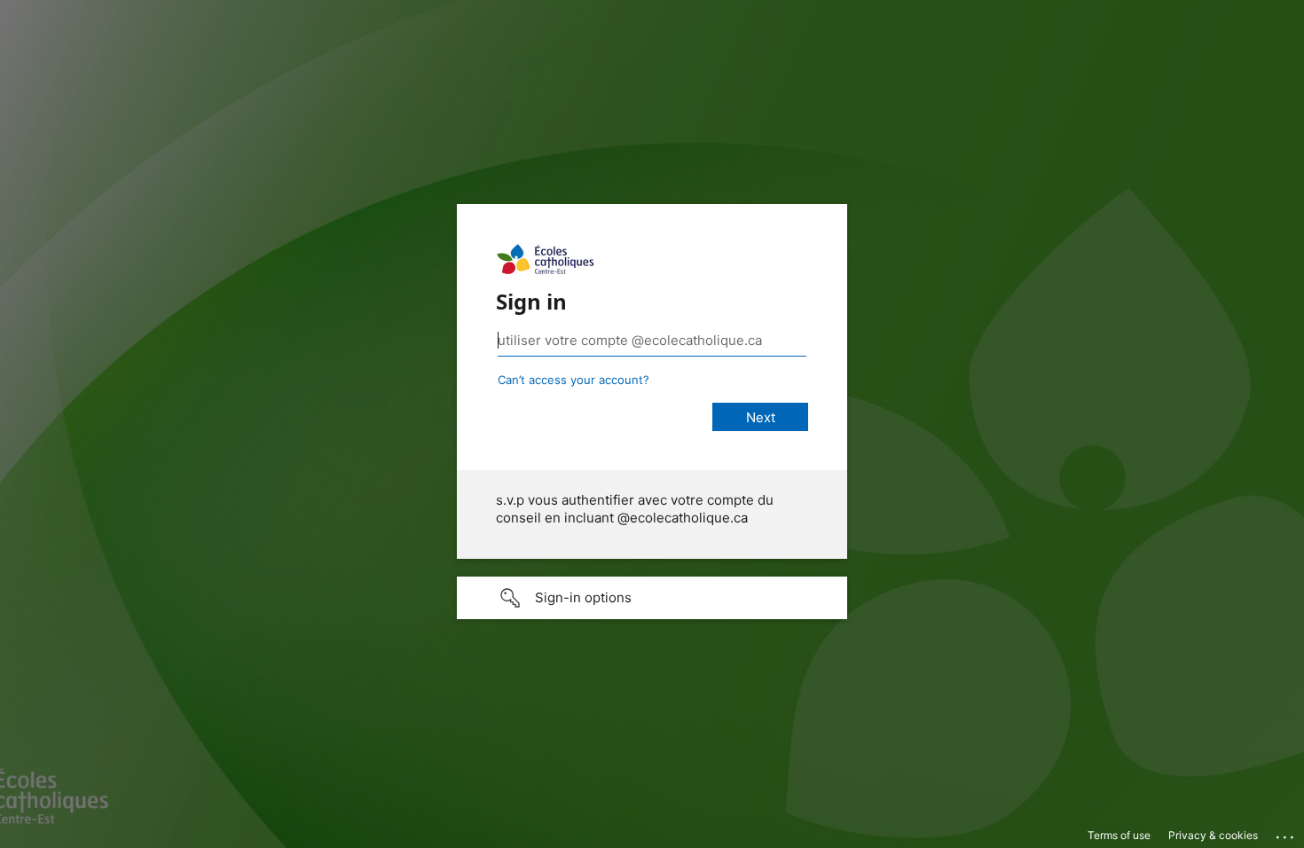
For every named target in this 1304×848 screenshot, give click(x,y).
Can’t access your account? (573, 380)
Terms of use (1119, 835)
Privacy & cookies (1213, 835)
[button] (652, 598)
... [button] (1286, 833)
